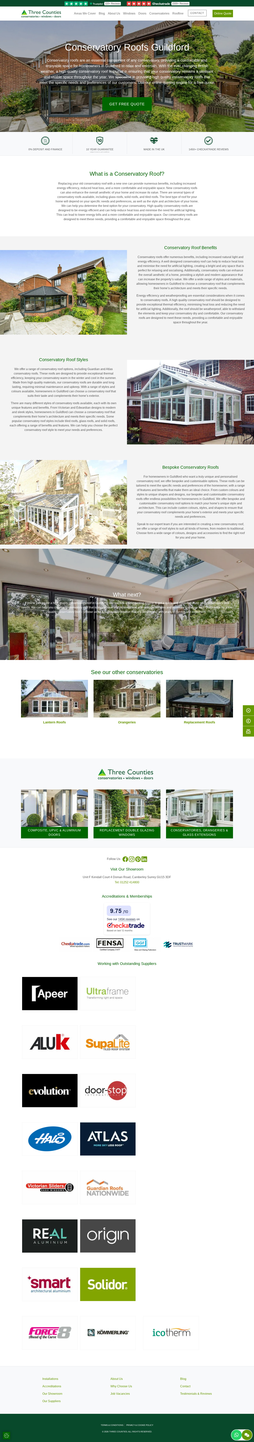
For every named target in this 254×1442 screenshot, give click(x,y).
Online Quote (223, 13)
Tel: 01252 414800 (127, 882)
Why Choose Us (121, 1386)
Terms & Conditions (112, 1425)
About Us (114, 13)
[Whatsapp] (236, 1435)
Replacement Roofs (199, 722)
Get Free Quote (127, 104)
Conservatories (159, 13)
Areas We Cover (85, 13)
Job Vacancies (120, 1393)
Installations (50, 1378)
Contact (197, 13)
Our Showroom (52, 1393)
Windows (129, 13)
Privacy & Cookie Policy (139, 1425)
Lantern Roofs (54, 722)
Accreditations (51, 1386)
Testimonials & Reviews (196, 1393)
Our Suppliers (51, 1401)
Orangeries (127, 722)
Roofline (178, 13)
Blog (102, 13)
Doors (142, 13)
